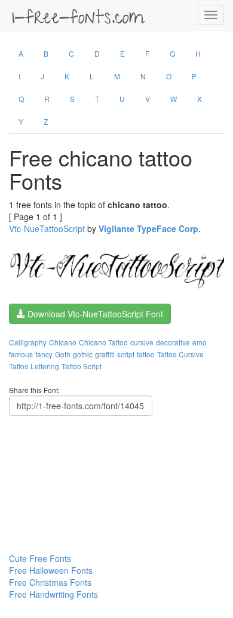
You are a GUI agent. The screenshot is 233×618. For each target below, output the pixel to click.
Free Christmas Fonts (50, 582)
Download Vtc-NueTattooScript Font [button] (94, 314)
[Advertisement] (68, 467)
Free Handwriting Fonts (53, 594)
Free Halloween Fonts (51, 570)
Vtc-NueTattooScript (47, 228)
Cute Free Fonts (40, 558)
